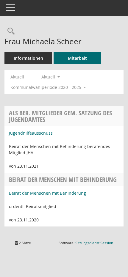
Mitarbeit (77, 58)
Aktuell (17, 77)
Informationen (28, 58)
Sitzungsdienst (94, 242)
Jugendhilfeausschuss (31, 133)
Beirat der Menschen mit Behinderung (47, 193)
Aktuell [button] (48, 77)
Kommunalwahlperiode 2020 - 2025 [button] (46, 87)
